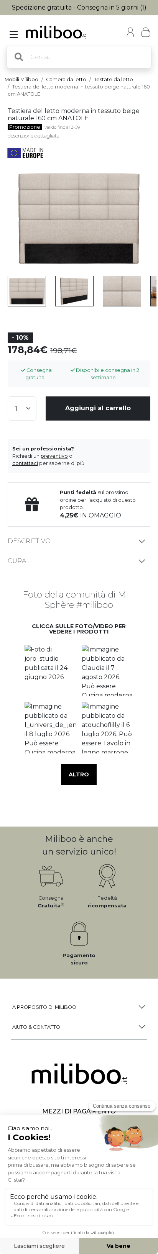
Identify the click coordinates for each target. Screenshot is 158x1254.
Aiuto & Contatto (36, 1027)
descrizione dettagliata (33, 136)
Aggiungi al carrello (98, 408)
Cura (17, 561)
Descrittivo (29, 541)
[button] (50, 670)
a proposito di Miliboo (44, 1007)
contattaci (25, 463)
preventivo (54, 456)
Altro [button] (79, 774)
